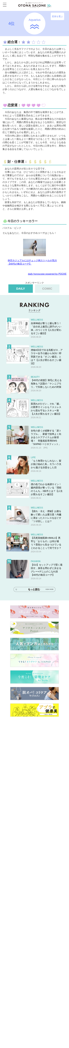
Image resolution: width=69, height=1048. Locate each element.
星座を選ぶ (57, 16)
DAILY (20, 288)
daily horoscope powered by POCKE (47, 273)
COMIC (47, 288)
